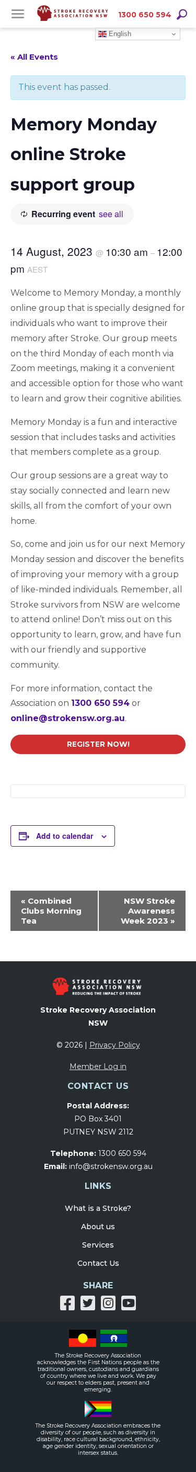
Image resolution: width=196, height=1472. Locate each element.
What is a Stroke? (98, 1208)
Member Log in (98, 1066)
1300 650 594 (144, 14)
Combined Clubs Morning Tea (51, 911)
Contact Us (98, 1263)
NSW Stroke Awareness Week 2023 (148, 911)
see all (111, 214)
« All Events (34, 57)
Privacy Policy (114, 1045)
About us (98, 1226)
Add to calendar (64, 835)
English (119, 34)
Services (98, 1245)
